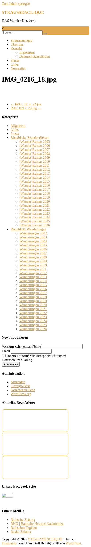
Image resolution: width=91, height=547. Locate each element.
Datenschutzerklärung (34, 56)
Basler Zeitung (21, 531)
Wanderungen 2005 (33, 245)
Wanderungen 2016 (33, 289)
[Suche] (45, 33)
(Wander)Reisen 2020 (34, 201)
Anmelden (18, 382)
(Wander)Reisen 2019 (34, 197)
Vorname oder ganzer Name (21, 346)
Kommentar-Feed (23, 390)
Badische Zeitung (23, 520)
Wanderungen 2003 (33, 237)
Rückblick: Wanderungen (28, 229)
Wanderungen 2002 (33, 233)
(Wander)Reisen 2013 (34, 173)
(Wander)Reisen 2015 (34, 181)
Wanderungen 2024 (33, 321)
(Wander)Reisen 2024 (34, 217)
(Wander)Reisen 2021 (34, 205)
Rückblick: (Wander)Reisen (30, 137)
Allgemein (18, 126)
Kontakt (16, 48)
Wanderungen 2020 (33, 305)
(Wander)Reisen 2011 (34, 165)
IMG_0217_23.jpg (26, 108)
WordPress (73, 543)
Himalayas (9, 543)
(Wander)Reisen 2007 (34, 149)
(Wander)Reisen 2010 (34, 161)
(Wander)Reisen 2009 (34, 157)
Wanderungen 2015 (33, 285)
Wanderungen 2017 (33, 293)
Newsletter (18, 68)
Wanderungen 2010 (33, 265)
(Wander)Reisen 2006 (34, 145)
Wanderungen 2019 (33, 301)
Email (6, 351)
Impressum (27, 52)
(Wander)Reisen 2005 (34, 141)
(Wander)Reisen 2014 (34, 177)
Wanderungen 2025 (33, 325)
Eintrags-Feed (20, 386)
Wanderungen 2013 (33, 277)
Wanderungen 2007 (33, 253)
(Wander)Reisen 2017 (34, 189)
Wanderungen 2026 (33, 329)
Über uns (17, 44)
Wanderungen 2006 (33, 249)
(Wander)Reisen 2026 (34, 225)
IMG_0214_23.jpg (26, 104)
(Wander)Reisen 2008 (34, 153)
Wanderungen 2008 (33, 257)
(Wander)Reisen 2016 (34, 185)
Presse (15, 60)
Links (15, 64)
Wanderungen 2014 (33, 281)
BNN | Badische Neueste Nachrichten (37, 524)
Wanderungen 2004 (33, 241)
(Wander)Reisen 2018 (34, 193)
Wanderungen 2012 (33, 273)
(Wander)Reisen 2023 (34, 213)
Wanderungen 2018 (33, 297)
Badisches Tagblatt (24, 528)
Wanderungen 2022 (33, 313)
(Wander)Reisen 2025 (34, 221)
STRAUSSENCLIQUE (23, 12)
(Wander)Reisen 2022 (34, 209)
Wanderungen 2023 (33, 317)
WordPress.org (21, 394)
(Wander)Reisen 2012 (34, 169)
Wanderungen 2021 (33, 309)
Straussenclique (21, 40)
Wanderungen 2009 (33, 261)
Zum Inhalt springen (16, 4)
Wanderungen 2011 (33, 269)
